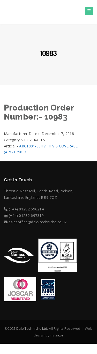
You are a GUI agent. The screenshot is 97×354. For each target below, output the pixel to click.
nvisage (56, 335)
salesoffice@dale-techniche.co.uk (38, 221)
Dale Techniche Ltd (31, 328)
